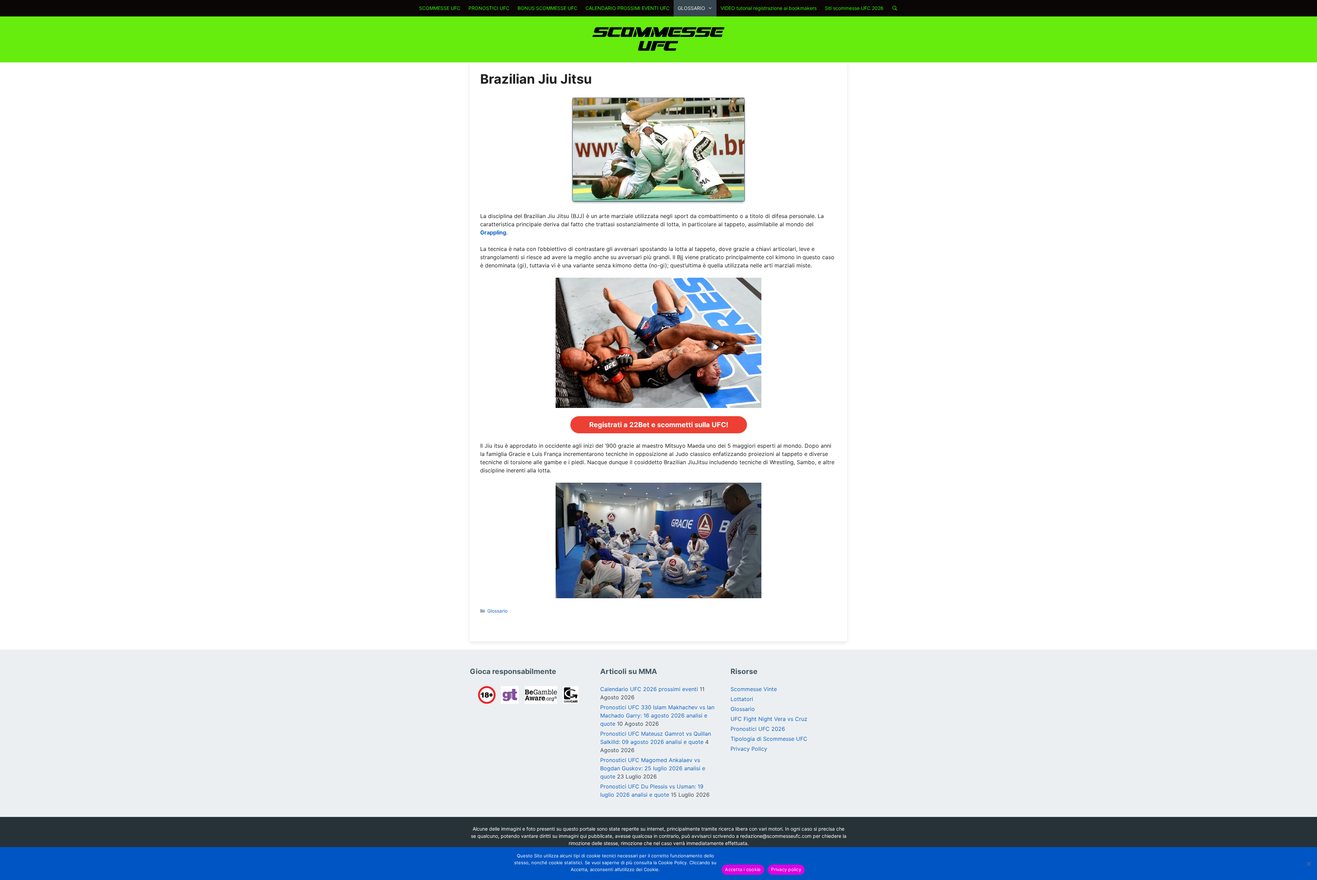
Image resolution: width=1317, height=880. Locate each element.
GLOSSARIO (691, 8)
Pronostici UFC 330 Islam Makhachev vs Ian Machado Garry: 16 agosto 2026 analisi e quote (657, 715)
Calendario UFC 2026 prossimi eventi (649, 689)
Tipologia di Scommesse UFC (769, 738)
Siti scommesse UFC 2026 (854, 8)
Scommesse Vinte (754, 689)
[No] (1308, 863)
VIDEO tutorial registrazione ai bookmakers (769, 8)
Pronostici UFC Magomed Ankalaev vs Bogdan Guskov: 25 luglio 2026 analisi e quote (652, 768)
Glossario (497, 611)
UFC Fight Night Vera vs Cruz (769, 718)
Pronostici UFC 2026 (758, 728)
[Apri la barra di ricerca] (895, 8)
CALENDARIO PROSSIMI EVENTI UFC (627, 8)
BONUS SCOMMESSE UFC (547, 8)
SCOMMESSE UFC (439, 8)
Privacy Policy (749, 748)
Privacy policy (786, 869)
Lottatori (742, 699)
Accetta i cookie (743, 869)
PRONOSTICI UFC (488, 8)
